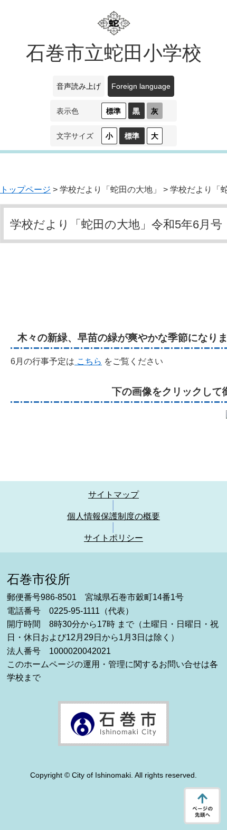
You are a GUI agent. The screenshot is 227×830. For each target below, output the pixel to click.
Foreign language (141, 86)
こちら (88, 361)
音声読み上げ (78, 86)
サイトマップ (113, 494)
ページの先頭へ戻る (202, 805)
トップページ (25, 189)
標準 (113, 111)
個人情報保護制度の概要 (113, 516)
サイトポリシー (113, 537)
